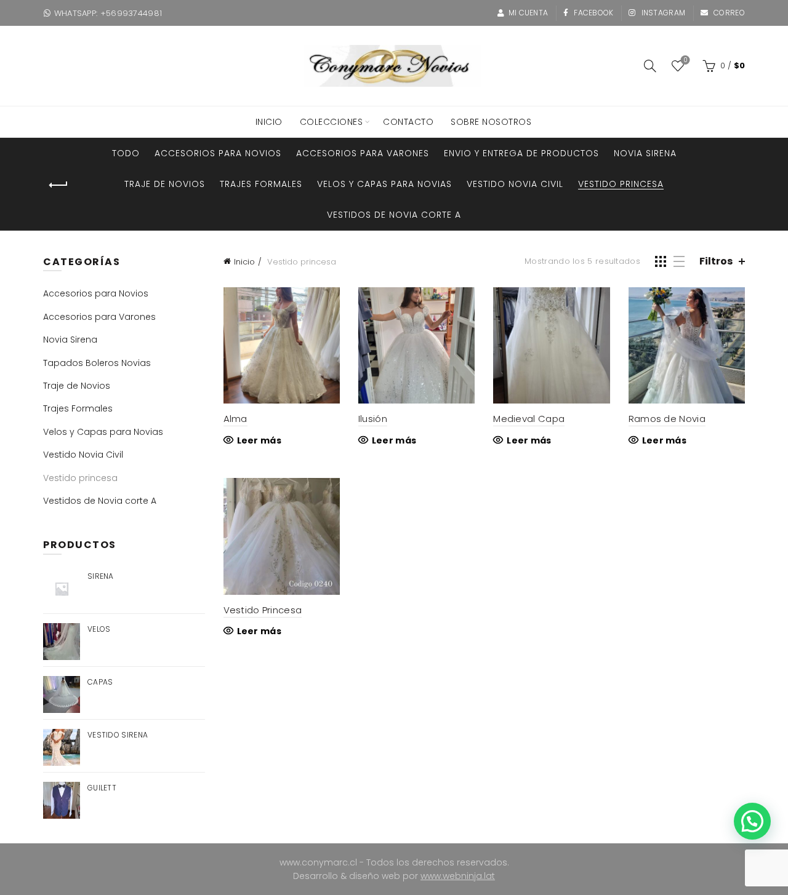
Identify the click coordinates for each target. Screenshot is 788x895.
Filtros (716, 261)
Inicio (244, 262)
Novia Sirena (645, 153)
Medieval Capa (529, 418)
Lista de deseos (685, 61)
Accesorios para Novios (218, 153)
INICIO (269, 122)
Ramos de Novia (667, 418)
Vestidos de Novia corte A (394, 215)
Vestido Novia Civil (515, 184)
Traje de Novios (164, 184)
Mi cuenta (528, 12)
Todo (126, 153)
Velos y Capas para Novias (384, 184)
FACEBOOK (593, 12)
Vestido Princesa (262, 609)
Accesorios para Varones (362, 153)
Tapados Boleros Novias (97, 363)
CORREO (728, 12)
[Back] (58, 185)
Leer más (259, 440)
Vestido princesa (621, 184)
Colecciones (331, 122)
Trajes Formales (261, 184)
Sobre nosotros (491, 122)
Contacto (408, 122)
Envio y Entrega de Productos (521, 153)
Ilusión (372, 418)
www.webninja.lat (457, 876)
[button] (752, 821)
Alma (235, 418)
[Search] (650, 66)
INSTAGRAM (662, 12)
